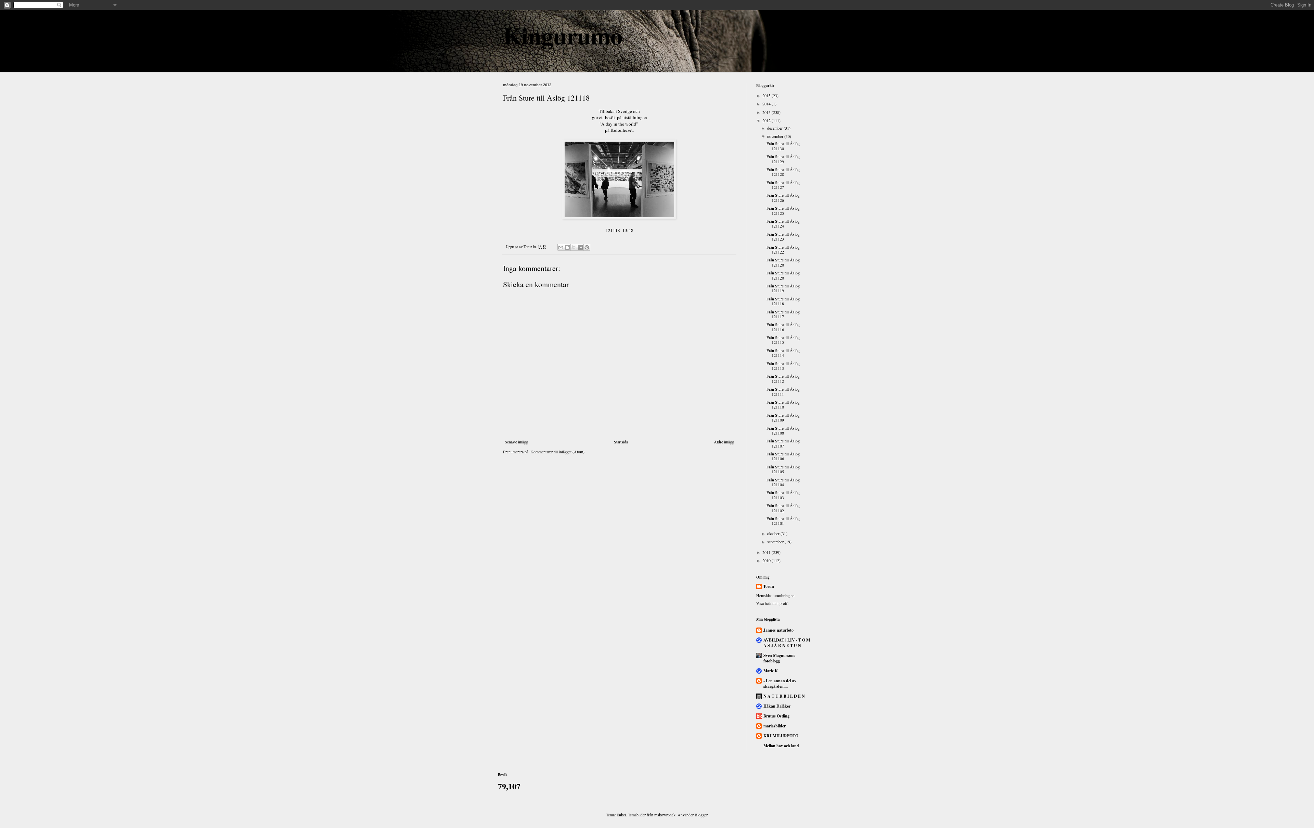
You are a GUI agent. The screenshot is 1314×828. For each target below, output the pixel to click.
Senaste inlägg (516, 441)
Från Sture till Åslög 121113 (783, 366)
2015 (767, 95)
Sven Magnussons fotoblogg (779, 658)
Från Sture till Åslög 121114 (783, 353)
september (776, 541)
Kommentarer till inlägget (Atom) (557, 451)
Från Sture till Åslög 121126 (783, 197)
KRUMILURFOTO (780, 736)
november (775, 136)
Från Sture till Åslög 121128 (783, 172)
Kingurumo (562, 35)
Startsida (621, 441)
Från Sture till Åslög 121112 (783, 378)
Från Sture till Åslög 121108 (783, 430)
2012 (767, 120)
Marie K (770, 671)
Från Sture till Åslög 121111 (783, 391)
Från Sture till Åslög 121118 (783, 301)
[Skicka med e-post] (560, 247)
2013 (767, 112)
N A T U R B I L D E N (784, 696)
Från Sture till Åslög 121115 (783, 340)
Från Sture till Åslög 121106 (783, 456)
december (775, 128)
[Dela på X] (573, 247)
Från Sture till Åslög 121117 (783, 314)
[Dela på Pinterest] (586, 247)
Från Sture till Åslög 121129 (783, 159)
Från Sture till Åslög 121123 (783, 236)
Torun (768, 586)
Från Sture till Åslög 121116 (783, 327)
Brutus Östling (776, 716)
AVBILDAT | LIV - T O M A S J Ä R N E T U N (786, 642)
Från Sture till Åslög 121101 (783, 521)
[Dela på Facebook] (580, 247)
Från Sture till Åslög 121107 (783, 443)
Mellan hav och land (781, 746)
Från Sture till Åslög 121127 (783, 185)
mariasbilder (774, 726)
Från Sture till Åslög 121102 (783, 508)
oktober (774, 533)
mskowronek (664, 814)
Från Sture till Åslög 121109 (783, 417)
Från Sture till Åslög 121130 (783, 146)
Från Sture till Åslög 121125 (783, 210)
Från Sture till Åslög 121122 (783, 249)
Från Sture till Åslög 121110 (783, 404)
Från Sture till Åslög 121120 (783, 262)
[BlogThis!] (567, 247)
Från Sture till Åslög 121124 (783, 223)
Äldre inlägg (724, 441)
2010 (767, 560)
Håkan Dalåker (776, 706)
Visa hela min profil (772, 603)
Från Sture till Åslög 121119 (783, 288)
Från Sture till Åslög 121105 (783, 469)
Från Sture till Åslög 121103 (783, 495)
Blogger (701, 814)
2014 (767, 103)
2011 (767, 552)
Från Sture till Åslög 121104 (783, 482)
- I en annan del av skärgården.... (779, 683)
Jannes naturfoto (778, 630)
